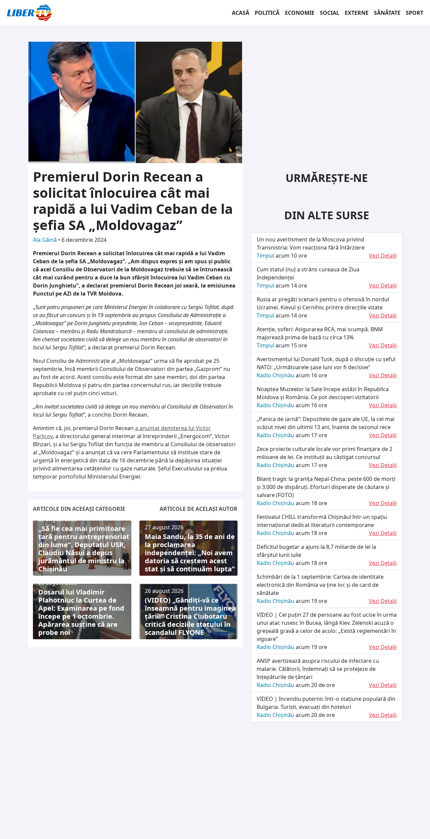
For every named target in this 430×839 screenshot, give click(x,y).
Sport (414, 12)
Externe (357, 12)
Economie (299, 12)
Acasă (240, 12)
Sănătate (387, 12)
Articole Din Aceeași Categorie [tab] (79, 508)
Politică (267, 12)
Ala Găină (45, 239)
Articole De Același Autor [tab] (199, 508)
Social (329, 12)
